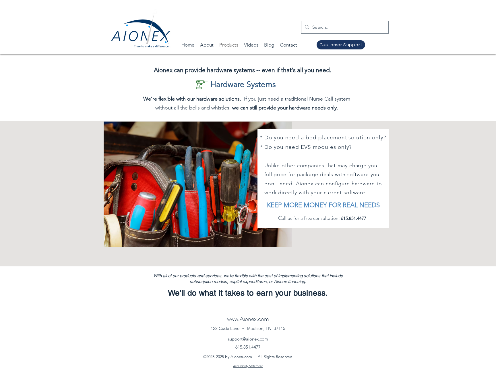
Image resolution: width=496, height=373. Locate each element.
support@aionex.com (248, 339)
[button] (251, 45)
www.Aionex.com (248, 318)
